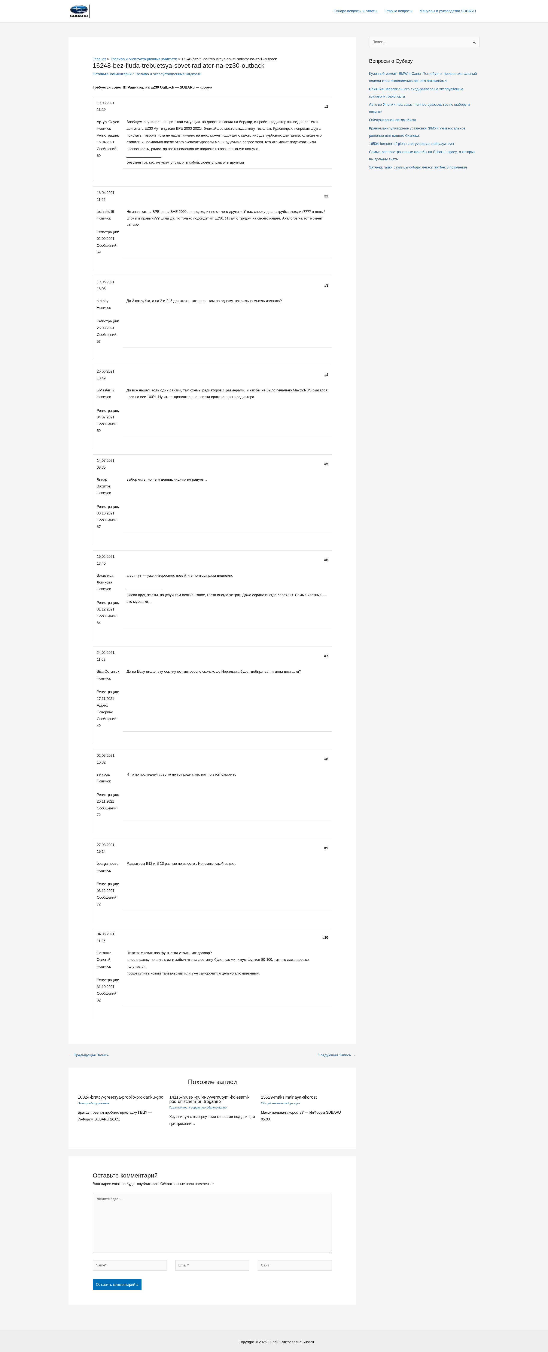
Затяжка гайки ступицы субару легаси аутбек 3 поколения (418, 167)
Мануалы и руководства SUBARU (448, 11)
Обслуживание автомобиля (392, 120)
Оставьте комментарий (112, 74)
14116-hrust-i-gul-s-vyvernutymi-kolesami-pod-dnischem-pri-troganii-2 (209, 1099)
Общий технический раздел (280, 1103)
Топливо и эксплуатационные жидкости (168, 74)
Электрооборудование (93, 1103)
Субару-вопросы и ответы (355, 11)
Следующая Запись (337, 1055)
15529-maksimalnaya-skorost (289, 1097)
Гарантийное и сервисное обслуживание (198, 1107)
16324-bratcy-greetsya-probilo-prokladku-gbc (120, 1097)
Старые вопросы (398, 11)
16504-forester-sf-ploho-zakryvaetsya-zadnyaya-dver (411, 144)
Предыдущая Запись (89, 1055)
